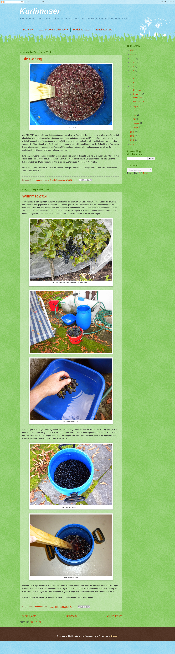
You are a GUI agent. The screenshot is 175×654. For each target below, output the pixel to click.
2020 (132, 62)
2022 (132, 54)
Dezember (137, 90)
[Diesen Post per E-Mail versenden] (80, 180)
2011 (132, 140)
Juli (134, 111)
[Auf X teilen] (85, 180)
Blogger (114, 636)
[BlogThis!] (83, 180)
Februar (136, 123)
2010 (132, 144)
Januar (135, 127)
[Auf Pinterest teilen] (90, 180)
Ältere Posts (114, 615)
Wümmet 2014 (34, 196)
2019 (132, 67)
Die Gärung (32, 59)
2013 (132, 132)
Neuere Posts (28, 615)
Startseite (28, 29)
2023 (132, 50)
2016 (132, 79)
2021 (132, 58)
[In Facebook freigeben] (88, 180)
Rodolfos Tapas (82, 29)
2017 (132, 75)
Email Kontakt (104, 29)
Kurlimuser (40, 11)
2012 (132, 136)
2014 (132, 87)
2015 (132, 83)
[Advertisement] (140, 191)
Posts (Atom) (35, 622)
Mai (134, 119)
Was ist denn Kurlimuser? (53, 29)
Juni (134, 115)
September (137, 94)
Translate (147, 173)
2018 (132, 70)
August (135, 107)
